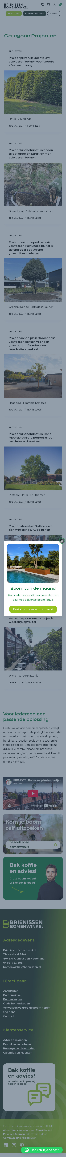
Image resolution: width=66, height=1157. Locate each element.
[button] (42, 1150)
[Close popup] (62, 541)
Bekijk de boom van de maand (33, 609)
